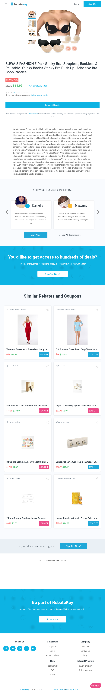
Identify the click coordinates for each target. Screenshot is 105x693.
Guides (52, 674)
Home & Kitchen (14, 366)
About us (85, 646)
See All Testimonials (71, 234)
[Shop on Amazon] (52, 571)
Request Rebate (52, 105)
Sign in (52, 651)
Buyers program (85, 666)
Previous (6, 212)
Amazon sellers (52, 655)
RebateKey (24, 689)
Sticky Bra (17, 93)
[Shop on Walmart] (19, 571)
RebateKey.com (32, 114)
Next (98, 212)
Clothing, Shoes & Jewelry (39, 95)
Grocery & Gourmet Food (66, 478)
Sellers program (85, 670)
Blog (85, 655)
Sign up (52, 646)
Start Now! (36, 234)
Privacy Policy (72, 689)
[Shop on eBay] (85, 571)
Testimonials (52, 666)
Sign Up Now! (52, 273)
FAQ (52, 670)
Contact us (85, 651)
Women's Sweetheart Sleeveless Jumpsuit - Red (30, 349)
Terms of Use (59, 689)
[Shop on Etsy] (32, 582)
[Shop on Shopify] (73, 582)
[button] (47, 310)
